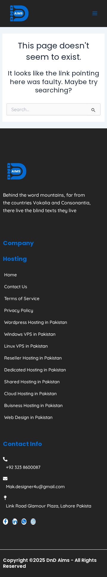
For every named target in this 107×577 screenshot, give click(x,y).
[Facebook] (5, 521)
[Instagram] (33, 521)
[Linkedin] (14, 521)
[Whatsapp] (23, 521)
